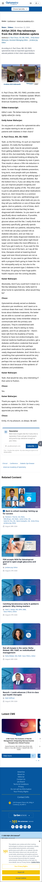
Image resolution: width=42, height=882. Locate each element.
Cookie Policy (35, 862)
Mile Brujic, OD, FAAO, (11, 519)
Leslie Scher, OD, (25, 519)
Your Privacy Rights (21, 791)
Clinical (4, 463)
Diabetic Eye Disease (27, 463)
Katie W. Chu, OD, (10, 521)
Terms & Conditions (21, 784)
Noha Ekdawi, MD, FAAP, (13, 656)
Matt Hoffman (10, 698)
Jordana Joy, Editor (10, 523)
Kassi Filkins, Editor (10, 612)
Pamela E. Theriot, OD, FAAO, (15, 517)
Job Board (21, 782)
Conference (11, 21)
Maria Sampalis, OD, (23, 521)
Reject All (21, 872)
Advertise (21, 772)
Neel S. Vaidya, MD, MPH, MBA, (15, 609)
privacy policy (7, 452)
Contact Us (21, 779)
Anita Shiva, (35, 521)
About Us (21, 774)
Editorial (21, 777)
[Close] (39, 841)
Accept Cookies (21, 878)
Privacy (21, 786)
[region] (21, 860)
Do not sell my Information (21, 789)
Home (4, 21)
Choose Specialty (19, 9)
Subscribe (30, 446)
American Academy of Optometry (14, 467)
